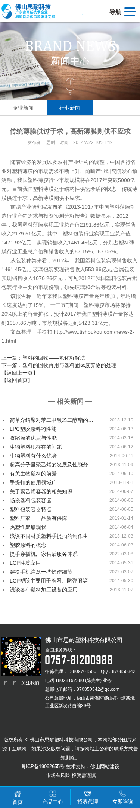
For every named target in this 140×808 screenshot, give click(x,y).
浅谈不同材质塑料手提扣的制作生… (51, 536)
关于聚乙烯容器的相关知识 (41, 491)
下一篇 (58, 365)
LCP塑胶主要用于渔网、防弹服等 (49, 581)
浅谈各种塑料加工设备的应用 (44, 590)
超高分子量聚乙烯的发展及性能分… (51, 465)
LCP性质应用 (25, 563)
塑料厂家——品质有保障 (38, 518)
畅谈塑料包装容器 (31, 500)
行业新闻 (69, 108)
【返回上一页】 (19, 373)
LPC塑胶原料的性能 (33, 429)
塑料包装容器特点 (31, 509)
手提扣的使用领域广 (33, 482)
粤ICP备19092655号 (43, 766)
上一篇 (43, 358)
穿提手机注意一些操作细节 (41, 572)
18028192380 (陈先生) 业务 (83, 680)
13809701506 (82, 671)
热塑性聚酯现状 (28, 527)
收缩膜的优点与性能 (33, 438)
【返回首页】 (17, 380)
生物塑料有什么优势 (33, 456)
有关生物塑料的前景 (33, 474)
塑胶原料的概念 (28, 545)
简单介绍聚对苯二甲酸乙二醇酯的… (51, 420)
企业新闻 (23, 108)
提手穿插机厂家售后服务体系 (44, 554)
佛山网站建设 (104, 766)
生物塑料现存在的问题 (36, 447)
